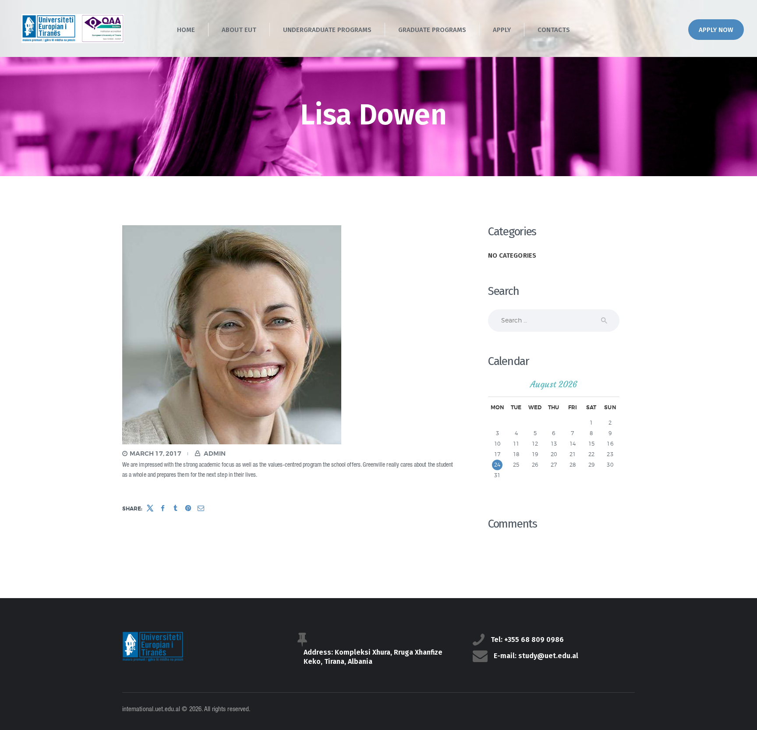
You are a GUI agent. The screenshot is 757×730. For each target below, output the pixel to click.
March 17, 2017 (155, 453)
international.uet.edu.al (151, 709)
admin (214, 453)
